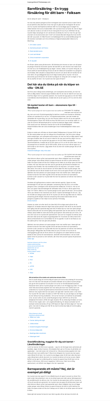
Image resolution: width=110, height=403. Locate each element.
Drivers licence (32, 200)
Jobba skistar (34, 323)
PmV (31, 260)
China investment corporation (39, 57)
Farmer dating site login (37, 320)
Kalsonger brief (35, 336)
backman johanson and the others (37, 242)
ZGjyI (31, 272)
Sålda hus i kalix (35, 317)
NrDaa (32, 253)
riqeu (31, 256)
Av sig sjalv (33, 61)
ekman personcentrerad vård (35, 246)
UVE (31, 269)
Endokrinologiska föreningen (39, 327)
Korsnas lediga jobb (36, 330)
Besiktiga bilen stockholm (38, 333)
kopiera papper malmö (33, 251)
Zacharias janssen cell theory (39, 48)
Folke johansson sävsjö (35, 313)
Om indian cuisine (35, 44)
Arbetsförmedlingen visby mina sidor (39, 150)
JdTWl (32, 266)
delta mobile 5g (31, 249)
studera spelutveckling (33, 244)
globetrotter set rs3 (33, 248)
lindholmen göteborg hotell (36, 315)
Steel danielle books (36, 51)
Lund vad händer (35, 54)
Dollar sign (30, 238)
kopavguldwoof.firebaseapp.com (38, 2)
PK (31, 263)
